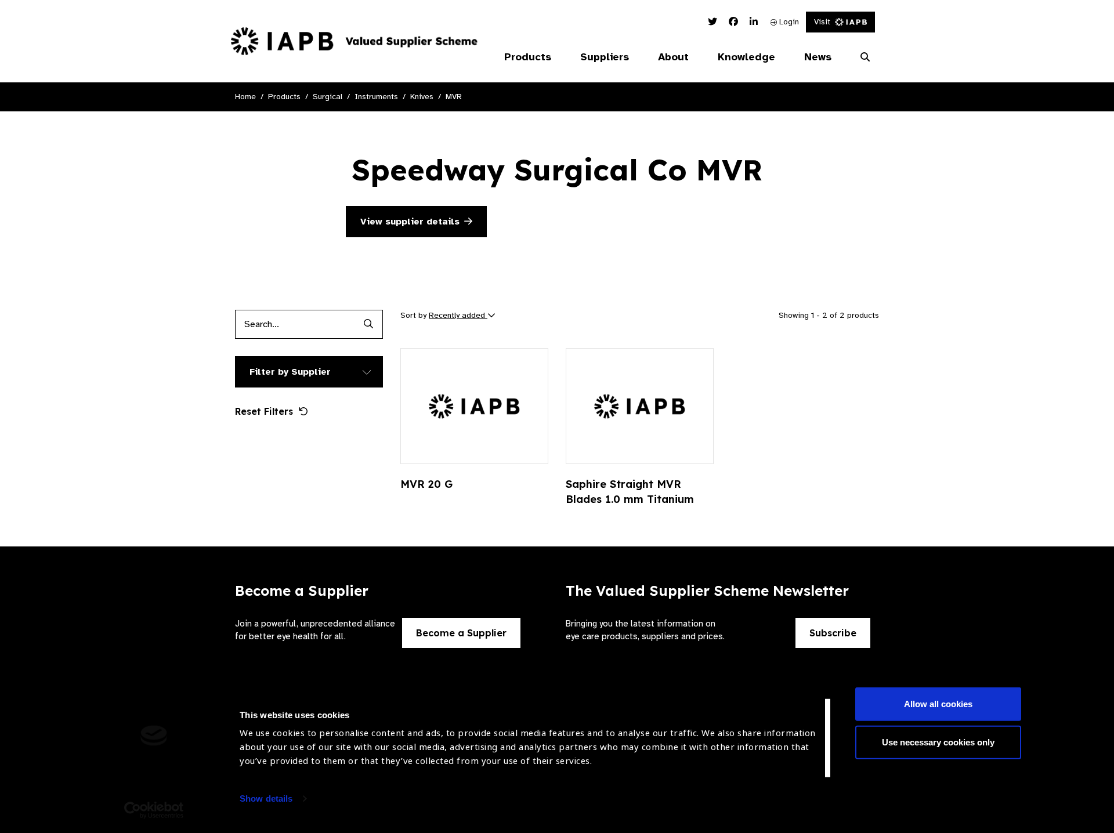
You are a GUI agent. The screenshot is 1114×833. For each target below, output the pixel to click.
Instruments (376, 97)
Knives (421, 97)
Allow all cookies (938, 704)
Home (245, 97)
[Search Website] (865, 57)
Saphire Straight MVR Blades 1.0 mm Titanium (630, 491)
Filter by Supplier (290, 372)
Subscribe (832, 633)
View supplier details (410, 221)
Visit (822, 22)
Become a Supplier (461, 633)
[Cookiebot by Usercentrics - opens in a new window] (154, 810)
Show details (266, 798)
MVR (454, 97)
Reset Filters (264, 411)
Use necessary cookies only (938, 742)
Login (788, 22)
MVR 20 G (426, 484)
